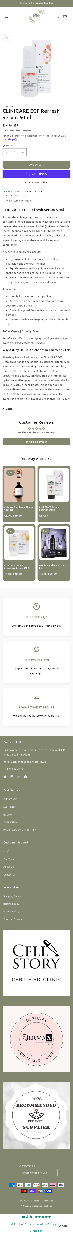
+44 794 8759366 (13, 768)
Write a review (36, 441)
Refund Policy (11, 903)
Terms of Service (13, 919)
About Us (8, 866)
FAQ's (6, 851)
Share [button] (9, 408)
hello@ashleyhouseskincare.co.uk (24, 761)
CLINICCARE (10, 799)
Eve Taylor (9, 806)
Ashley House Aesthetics (40, 1201)
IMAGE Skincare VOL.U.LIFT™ (19, 830)
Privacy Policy (11, 911)
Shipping (7, 130)
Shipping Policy (12, 896)
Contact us (9, 874)
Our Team (9, 859)
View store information (19, 200)
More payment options (36, 182)
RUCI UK (7, 814)
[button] (7, 16)
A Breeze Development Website (36, 1206)
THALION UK (10, 822)
